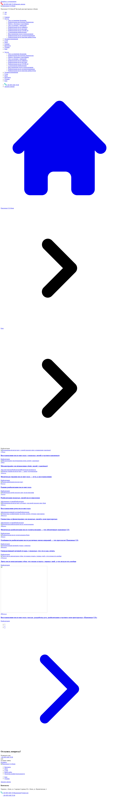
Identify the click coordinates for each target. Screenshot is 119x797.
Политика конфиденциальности (14, 774)
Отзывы (7, 47)
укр (5, 12)
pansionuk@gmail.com (21, 793)
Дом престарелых (6, 469)
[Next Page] (59, 747)
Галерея (6, 44)
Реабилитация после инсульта (17, 29)
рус (5, 14)
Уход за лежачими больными (17, 20)
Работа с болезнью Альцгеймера (18, 24)
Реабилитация (5, 459)
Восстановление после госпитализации (20, 34)
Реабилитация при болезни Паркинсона (21, 22)
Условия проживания (11, 39)
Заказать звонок (20, 4)
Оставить (4, 762)
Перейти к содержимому (8, 1)
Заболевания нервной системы (10, 512)
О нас (6, 40)
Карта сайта (8, 772)
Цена (6, 42)
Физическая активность (28, 469)
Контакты (7, 45)
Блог (5, 49)
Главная (6, 17)
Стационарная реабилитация (17, 32)
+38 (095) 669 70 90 (7, 757)
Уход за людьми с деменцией (17, 25)
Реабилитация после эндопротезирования (21, 35)
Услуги (6, 19)
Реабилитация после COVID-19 (18, 30)
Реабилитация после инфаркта (18, 27)
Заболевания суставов (8, 501)
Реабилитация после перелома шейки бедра (22, 37)
